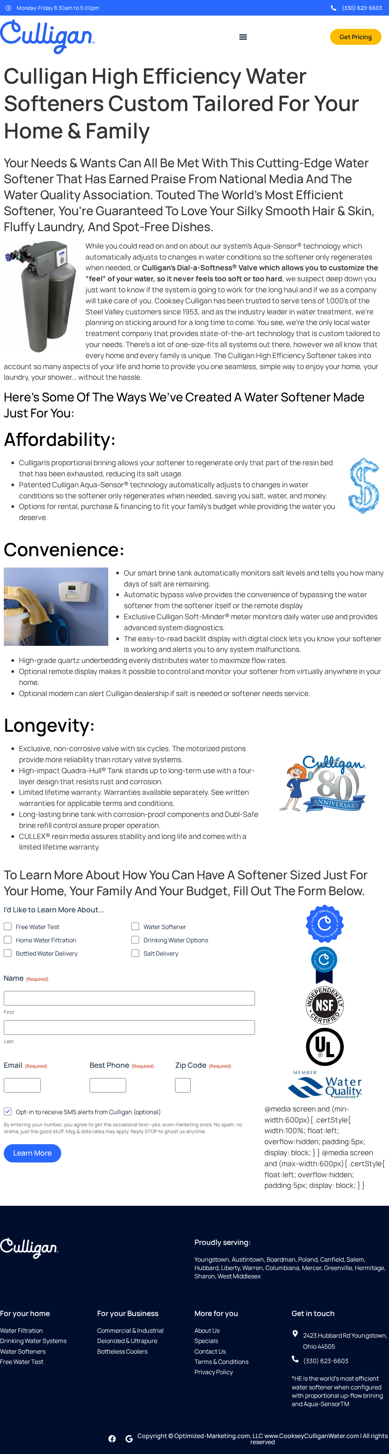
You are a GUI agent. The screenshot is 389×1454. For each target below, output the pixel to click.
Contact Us (210, 1351)
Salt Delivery (161, 953)
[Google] (129, 1438)
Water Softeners (23, 1351)
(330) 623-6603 (362, 7)
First (9, 1011)
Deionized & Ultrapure (127, 1341)
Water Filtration (21, 1330)
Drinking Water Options (176, 940)
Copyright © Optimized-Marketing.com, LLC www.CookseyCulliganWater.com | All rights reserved (263, 1439)
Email (25, 1065)
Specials (206, 1341)
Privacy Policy (213, 1372)
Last (9, 1041)
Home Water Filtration (46, 940)
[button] (243, 36)
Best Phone (122, 1065)
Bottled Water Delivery (46, 953)
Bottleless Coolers (122, 1351)
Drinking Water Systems (33, 1341)
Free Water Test (37, 927)
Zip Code (203, 1065)
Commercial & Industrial (130, 1330)
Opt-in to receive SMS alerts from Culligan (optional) (88, 1112)
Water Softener (165, 927)
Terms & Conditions (221, 1361)
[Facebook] (112, 1438)
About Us (207, 1330)
